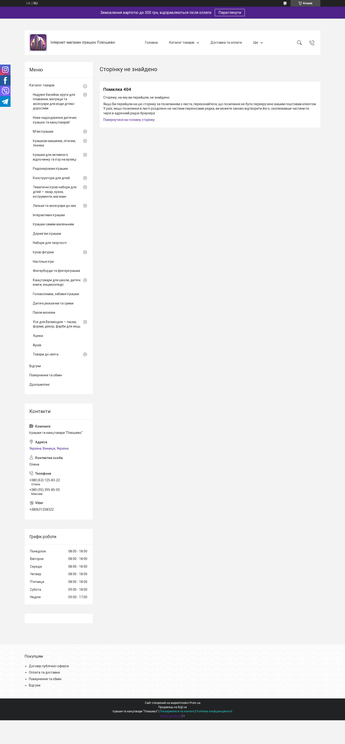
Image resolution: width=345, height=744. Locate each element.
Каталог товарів (181, 42)
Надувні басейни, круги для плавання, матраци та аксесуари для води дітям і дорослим (54, 101)
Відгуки (35, 366)
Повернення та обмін (45, 375)
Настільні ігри (43, 261)
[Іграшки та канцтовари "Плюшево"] (38, 42)
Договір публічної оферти (49, 666)
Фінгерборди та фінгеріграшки (56, 271)
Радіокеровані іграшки (50, 168)
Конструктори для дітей (51, 178)
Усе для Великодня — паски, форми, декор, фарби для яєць (56, 324)
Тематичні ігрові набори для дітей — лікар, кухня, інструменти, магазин (55, 191)
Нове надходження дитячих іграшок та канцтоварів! (55, 120)
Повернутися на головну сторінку (129, 120)
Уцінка (38, 336)
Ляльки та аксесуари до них (54, 206)
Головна (151, 42)
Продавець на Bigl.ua (172, 707)
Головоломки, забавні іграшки (56, 294)
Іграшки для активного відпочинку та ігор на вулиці (54, 157)
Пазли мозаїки (44, 312)
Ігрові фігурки (43, 252)
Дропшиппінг (39, 384)
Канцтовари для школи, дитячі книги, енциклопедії (56, 282)
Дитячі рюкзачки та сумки (53, 303)
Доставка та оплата (226, 42)
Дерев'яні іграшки (47, 233)
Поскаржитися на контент (177, 711)
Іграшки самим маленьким (53, 224)
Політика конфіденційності (214, 711)
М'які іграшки (43, 131)
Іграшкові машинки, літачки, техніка (54, 143)
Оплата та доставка (44, 672)
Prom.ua (195, 703)
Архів (37, 345)
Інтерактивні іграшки (49, 215)
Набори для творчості (50, 243)
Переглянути (229, 12)
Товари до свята (45, 354)
